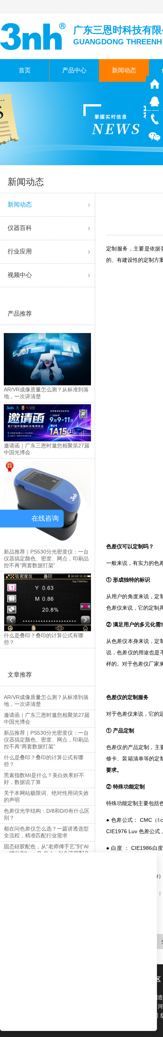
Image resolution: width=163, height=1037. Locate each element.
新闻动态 (124, 70)
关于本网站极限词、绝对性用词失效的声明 (46, 796)
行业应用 (20, 251)
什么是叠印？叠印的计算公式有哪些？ (43, 760)
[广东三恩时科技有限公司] (33, 36)
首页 (25, 70)
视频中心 (20, 275)
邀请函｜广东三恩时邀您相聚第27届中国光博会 (46, 718)
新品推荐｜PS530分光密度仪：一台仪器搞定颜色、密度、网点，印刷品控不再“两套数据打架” (46, 739)
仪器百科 (20, 228)
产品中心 (74, 70)
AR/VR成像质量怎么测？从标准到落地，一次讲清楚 (46, 700)
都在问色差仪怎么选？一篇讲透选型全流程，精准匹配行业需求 (46, 832)
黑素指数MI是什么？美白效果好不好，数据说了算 (44, 778)
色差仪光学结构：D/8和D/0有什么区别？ (46, 814)
